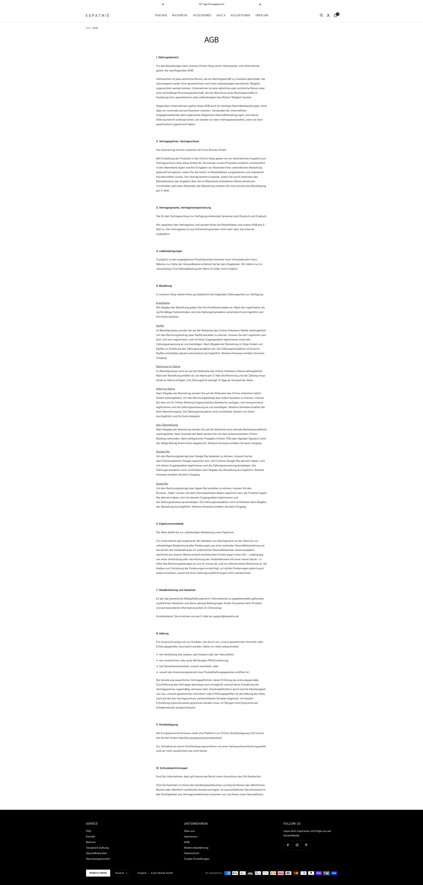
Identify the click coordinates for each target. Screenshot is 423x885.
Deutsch (119, 873)
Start (88, 28)
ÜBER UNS (261, 15)
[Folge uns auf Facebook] (287, 845)
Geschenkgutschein (98, 858)
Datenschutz (191, 853)
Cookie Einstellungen (197, 858)
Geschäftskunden (96, 853)
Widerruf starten (98, 872)
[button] (321, 15)
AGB (187, 842)
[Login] (328, 15)
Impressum (190, 836)
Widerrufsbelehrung (196, 847)
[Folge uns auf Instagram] (297, 845)
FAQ (88, 831)
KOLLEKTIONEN (240, 15)
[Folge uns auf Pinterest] (306, 845)
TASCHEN (161, 15)
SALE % (220, 15)
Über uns (189, 831)
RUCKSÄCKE (180, 15)
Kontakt (90, 836)
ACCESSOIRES (202, 15)
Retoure (91, 842)
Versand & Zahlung (97, 847)
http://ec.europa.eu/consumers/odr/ (200, 737)
